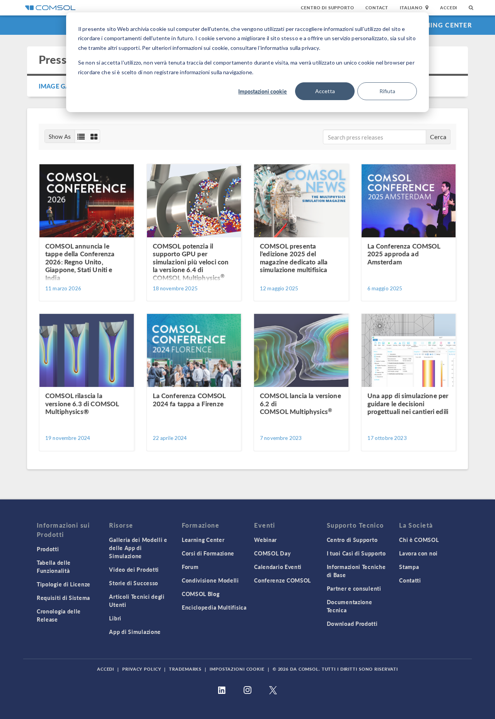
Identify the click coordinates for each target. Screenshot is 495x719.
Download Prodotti (352, 623)
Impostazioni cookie (262, 91)
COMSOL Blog (201, 594)
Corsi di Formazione (208, 553)
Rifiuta (387, 91)
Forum (190, 567)
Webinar (265, 540)
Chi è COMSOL (419, 540)
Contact (376, 7)
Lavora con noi (418, 553)
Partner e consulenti (354, 588)
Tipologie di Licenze (63, 584)
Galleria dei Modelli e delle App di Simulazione (138, 548)
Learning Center (440, 24)
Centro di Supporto (327, 7)
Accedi (448, 7)
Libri (115, 618)
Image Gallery (63, 86)
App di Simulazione (135, 632)
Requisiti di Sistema (63, 597)
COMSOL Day (272, 553)
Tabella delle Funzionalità (54, 566)
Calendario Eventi (278, 567)
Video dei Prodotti (134, 569)
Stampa (409, 567)
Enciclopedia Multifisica (214, 607)
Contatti (410, 580)
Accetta (325, 91)
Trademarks (185, 669)
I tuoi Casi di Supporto (356, 553)
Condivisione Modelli (210, 580)
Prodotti (48, 549)
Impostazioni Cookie (237, 669)
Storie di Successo (133, 583)
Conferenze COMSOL (282, 580)
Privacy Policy (141, 669)
